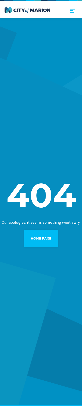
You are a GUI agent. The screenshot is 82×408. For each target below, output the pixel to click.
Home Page (41, 238)
